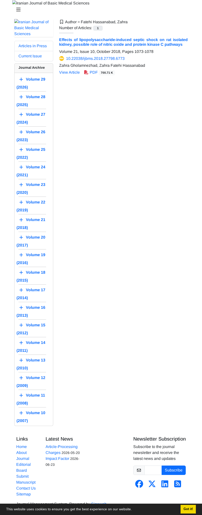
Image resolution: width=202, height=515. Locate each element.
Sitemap (23, 494)
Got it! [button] (188, 509)
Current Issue (30, 56)
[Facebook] (139, 485)
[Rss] (178, 485)
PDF (101, 72)
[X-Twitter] (152, 485)
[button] (133, 510)
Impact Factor (57, 458)
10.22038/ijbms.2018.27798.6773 (95, 58)
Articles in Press (32, 46)
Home (21, 447)
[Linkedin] (165, 485)
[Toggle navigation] (99, 9)
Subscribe (174, 470)
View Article (69, 72)
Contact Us (26, 488)
